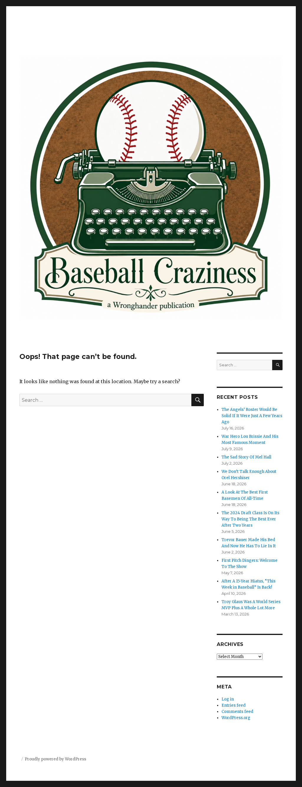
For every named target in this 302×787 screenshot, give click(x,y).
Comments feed (237, 711)
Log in (227, 699)
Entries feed (233, 705)
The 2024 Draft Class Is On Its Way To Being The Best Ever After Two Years (250, 519)
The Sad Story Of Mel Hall (246, 457)
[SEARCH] (277, 365)
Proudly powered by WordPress (55, 759)
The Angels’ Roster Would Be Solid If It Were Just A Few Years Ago (251, 415)
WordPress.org (235, 717)
